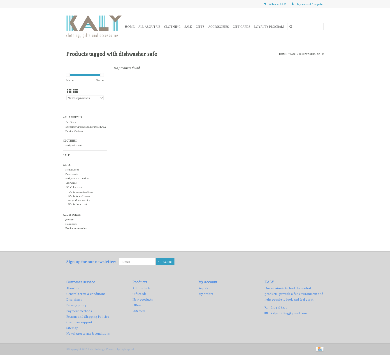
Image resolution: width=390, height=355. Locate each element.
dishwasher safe (311, 54)
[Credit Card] (319, 348)
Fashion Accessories (75, 228)
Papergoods (71, 174)
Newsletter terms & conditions (88, 333)
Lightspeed (127, 349)
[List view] (75, 91)
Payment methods (79, 311)
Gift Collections (73, 187)
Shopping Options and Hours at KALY (85, 126)
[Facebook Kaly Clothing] (312, 261)
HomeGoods (72, 169)
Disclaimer (74, 299)
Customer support (79, 322)
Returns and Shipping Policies (87, 316)
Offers (137, 305)
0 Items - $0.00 (278, 4)
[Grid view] (69, 91)
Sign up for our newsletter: (91, 261)
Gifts (200, 26)
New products (142, 299)
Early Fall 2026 (73, 145)
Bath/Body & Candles (77, 178)
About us (72, 288)
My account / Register (310, 4)
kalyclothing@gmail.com (289, 313)
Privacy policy (76, 305)
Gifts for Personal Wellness (80, 192)
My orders (205, 294)
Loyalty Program (269, 26)
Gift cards (241, 26)
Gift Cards (71, 182)
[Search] (291, 26)
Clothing (172, 26)
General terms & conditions (85, 294)
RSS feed (138, 311)
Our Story (70, 122)
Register (204, 288)
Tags (292, 54)
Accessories (218, 26)
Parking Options (74, 131)
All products (141, 288)
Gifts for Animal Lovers (79, 196)
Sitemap (72, 328)
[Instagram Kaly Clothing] (320, 261)
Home (130, 26)
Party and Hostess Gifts (79, 200)
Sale (188, 26)
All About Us (149, 26)
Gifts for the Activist (77, 204)
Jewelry (69, 219)
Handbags (71, 223)
